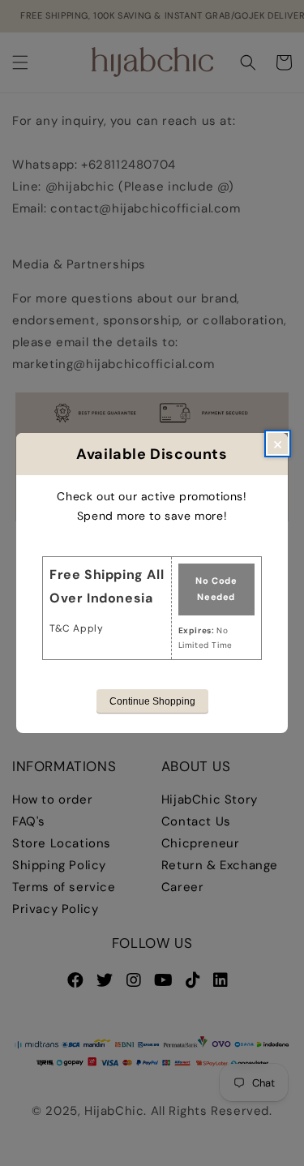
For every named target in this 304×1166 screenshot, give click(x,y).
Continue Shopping (152, 701)
